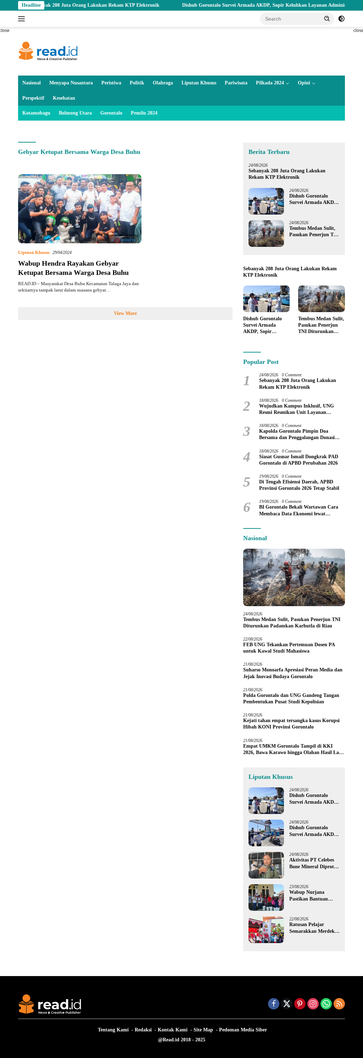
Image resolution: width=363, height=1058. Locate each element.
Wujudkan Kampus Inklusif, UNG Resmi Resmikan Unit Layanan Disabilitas (296, 409)
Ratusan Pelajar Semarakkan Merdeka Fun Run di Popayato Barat (313, 928)
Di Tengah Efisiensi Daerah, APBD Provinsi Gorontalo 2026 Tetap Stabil (299, 485)
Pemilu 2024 (144, 113)
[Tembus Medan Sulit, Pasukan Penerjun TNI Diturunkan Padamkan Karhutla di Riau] (266, 233)
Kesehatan (64, 98)
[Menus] (23, 19)
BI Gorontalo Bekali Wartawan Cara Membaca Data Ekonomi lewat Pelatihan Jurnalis (298, 510)
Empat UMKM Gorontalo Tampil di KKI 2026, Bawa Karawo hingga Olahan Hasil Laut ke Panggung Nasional (293, 749)
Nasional (31, 82)
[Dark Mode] (341, 19)
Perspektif (33, 98)
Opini (304, 82)
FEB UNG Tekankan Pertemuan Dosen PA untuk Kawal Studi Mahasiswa (289, 648)
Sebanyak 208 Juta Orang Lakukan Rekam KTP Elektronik (73, 5)
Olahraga (163, 82)
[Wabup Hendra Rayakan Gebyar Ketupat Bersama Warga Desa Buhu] (79, 209)
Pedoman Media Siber (243, 1029)
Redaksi (143, 1029)
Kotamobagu (36, 113)
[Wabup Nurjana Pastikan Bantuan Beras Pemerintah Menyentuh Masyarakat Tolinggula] (266, 897)
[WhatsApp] (326, 1004)
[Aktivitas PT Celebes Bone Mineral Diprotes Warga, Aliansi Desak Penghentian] (266, 865)
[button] (327, 18)
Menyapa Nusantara (71, 82)
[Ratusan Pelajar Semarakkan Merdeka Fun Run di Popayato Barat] (266, 929)
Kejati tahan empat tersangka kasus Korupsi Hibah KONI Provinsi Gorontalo (291, 724)
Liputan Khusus (199, 82)
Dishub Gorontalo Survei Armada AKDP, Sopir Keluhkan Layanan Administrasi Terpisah (257, 5)
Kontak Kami (173, 1029)
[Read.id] (48, 51)
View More (125, 313)
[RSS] (339, 1004)
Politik (137, 82)
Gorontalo (111, 113)
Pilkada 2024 (270, 82)
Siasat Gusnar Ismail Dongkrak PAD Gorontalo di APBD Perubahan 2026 (298, 460)
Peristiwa (111, 82)
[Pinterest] (300, 1004)
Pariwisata (236, 82)
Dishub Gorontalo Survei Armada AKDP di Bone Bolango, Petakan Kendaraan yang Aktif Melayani (313, 831)
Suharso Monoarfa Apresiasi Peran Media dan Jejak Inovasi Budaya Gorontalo (292, 673)
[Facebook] (273, 1004)
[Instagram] (313, 1004)
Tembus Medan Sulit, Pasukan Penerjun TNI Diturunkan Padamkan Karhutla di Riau (314, 232)
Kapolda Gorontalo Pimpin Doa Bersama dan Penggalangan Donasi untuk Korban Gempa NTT (297, 434)
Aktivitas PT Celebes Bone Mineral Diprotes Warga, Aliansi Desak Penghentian (313, 863)
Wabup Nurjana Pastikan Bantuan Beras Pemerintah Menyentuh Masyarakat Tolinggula (314, 896)
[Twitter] (286, 1004)
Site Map (203, 1029)
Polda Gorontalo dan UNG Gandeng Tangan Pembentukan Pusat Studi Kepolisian (291, 698)
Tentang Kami (113, 1029)
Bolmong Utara (75, 113)
